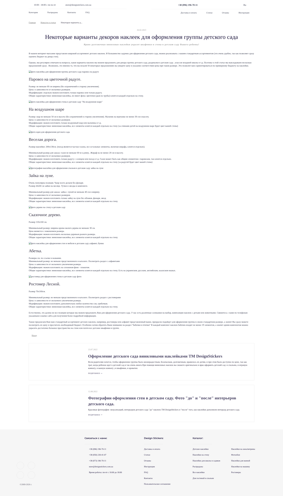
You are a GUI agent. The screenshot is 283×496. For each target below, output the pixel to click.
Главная (32, 23)
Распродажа (52, 12)
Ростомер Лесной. (44, 284)
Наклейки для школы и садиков (206, 461)
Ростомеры (236, 472)
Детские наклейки (201, 449)
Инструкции (243, 13)
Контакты (71, 12)
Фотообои (235, 455)
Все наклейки (199, 472)
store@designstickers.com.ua (78, 5)
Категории (33, 12)
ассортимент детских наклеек (82, 322)
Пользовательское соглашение (157, 484)
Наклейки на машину (240, 467)
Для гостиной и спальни (203, 478)
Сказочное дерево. (45, 215)
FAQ (87, 12)
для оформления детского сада (143, 53)
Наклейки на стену (201, 455)
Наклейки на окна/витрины (243, 449)
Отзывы (225, 13)
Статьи (209, 13)
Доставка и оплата (189, 13)
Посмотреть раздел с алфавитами (104, 261)
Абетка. (35, 251)
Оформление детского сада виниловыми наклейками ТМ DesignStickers (155, 356)
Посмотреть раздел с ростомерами (104, 297)
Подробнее (94, 373)
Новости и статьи (48, 23)
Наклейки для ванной (240, 461)
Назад (34, 336)
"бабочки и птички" (141, 325)
